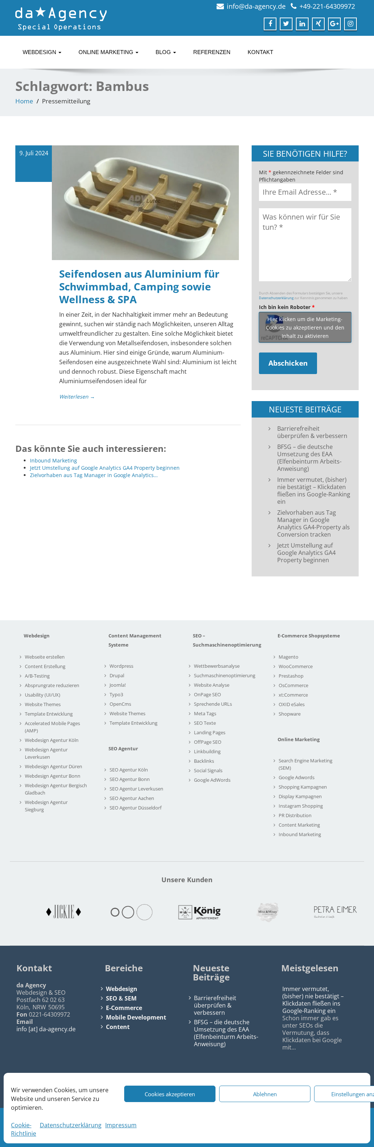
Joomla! (118, 685)
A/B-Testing (37, 675)
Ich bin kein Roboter (287, 307)
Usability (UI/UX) (42, 694)
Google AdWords (212, 780)
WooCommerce (296, 666)
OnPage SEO (207, 694)
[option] (51, 912)
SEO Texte (205, 723)
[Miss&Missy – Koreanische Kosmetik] (255, 912)
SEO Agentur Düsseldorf (135, 807)
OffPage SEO (207, 742)
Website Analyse (211, 685)
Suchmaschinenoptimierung (224, 675)
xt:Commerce (293, 694)
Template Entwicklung (49, 713)
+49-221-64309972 (327, 6)
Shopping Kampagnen (303, 787)
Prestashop (291, 675)
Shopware (290, 713)
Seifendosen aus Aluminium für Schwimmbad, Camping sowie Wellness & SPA (139, 286)
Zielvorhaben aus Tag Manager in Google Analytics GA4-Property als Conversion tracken (313, 523)
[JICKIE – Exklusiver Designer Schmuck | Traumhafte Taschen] (51, 912)
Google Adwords (296, 777)
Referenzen (211, 52)
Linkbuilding (207, 751)
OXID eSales (292, 704)
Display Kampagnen (300, 796)
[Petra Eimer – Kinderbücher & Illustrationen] (323, 912)
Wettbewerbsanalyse (217, 666)
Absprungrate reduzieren (52, 685)
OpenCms (120, 704)
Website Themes (43, 704)
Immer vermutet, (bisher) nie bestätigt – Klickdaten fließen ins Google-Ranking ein (313, 490)
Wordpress (121, 666)
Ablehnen (265, 1094)
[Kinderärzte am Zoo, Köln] (119, 912)
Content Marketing (299, 825)
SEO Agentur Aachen (132, 798)
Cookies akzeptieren (170, 1094)
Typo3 (116, 694)
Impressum (121, 1125)
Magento (288, 656)
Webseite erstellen (45, 656)
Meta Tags (205, 713)
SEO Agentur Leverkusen (136, 788)
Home (24, 101)
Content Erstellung (45, 666)
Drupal (117, 675)
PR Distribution (295, 815)
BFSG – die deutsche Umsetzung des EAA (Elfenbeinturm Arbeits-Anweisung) (309, 457)
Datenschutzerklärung (71, 1125)
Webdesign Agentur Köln (52, 740)
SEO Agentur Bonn (130, 779)
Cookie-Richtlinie (23, 1129)
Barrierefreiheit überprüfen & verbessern (312, 432)
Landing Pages (209, 732)
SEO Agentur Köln (129, 769)
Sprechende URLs (213, 704)
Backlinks (204, 761)
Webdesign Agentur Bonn (52, 776)
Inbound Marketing (300, 834)
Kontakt (260, 52)
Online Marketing (107, 52)
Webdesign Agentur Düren (53, 766)
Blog (164, 52)
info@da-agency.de (256, 6)
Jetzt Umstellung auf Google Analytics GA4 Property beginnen (306, 553)
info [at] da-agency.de (46, 1029)
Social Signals (208, 770)
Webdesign (40, 52)
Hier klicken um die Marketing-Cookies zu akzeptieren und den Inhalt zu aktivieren (305, 327)
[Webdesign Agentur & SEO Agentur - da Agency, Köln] (61, 16)
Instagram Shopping (301, 806)
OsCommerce (293, 685)
